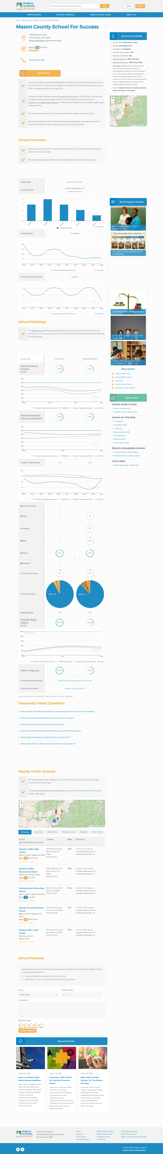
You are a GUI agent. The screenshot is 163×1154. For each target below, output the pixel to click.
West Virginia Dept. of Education (126, 465)
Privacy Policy (140, 1150)
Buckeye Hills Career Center (29, 932)
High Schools (38, 832)
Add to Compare (28, 862)
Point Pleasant (35, 37)
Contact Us (101, 1139)
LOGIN (128, 6)
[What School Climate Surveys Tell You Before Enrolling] (93, 1058)
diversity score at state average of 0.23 (44, 333)
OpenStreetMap (100, 826)
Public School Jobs (122, 373)
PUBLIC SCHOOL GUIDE (100, 15)
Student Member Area (105, 1131)
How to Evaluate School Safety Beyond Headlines (29, 1079)
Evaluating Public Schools (125, 388)
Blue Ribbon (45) (120, 425)
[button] (62, 812)
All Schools (25, 832)
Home (78, 1131)
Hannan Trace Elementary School (31, 909)
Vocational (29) (120, 435)
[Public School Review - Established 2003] (25, 6)
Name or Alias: (67, 990)
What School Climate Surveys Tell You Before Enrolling (91, 1080)
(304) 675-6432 (38, 60)
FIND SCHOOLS (34, 15)
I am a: (20, 990)
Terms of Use (128, 1150)
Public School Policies (123, 384)
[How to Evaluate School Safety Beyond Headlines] (30, 1058)
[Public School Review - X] (18, 1150)
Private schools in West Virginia (126, 452)
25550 (48, 37)
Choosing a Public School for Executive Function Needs (61, 1080)
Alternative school (74, 182)
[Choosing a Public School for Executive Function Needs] (61, 1058)
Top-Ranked (118, 421)
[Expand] (21, 811)
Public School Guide (104, 1134)
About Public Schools (123, 377)
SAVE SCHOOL (43, 73)
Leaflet (91, 826)
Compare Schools (103, 1137)
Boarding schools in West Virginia (127, 456)
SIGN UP (140, 6)
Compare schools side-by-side (125, 412)
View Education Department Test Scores (75, 680)
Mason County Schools (74, 688)
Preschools (83, 832)
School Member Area (129, 1131)
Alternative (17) (119, 439)
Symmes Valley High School (29, 851)
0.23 (90, 612)
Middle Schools (52, 832)
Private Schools (97, 832)
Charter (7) (118, 428)
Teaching (118, 380)
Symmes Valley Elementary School (86, 790)
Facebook (22, 1149)
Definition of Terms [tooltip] (26, 359)
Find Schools (81, 1137)
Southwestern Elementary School (31, 890)
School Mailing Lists (129, 1134)
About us (79, 1134)
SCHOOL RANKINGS (65, 15)
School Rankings (82, 1139)
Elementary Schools (68, 832)
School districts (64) (121, 443)
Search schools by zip (122, 408)
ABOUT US (131, 15)
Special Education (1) (122, 432)
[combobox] (73, 6)
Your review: (23, 1000)
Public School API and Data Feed (133, 1137)
